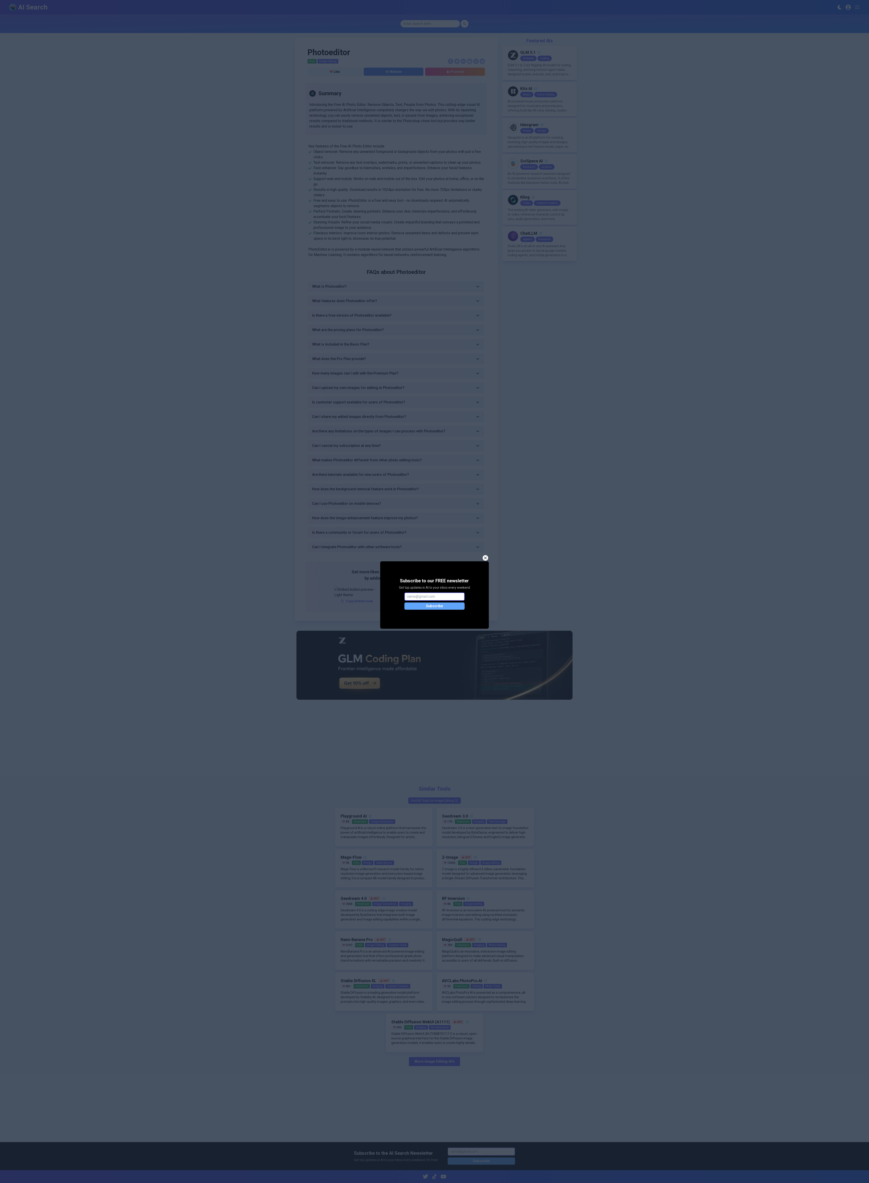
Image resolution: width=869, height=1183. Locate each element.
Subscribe (434, 606)
